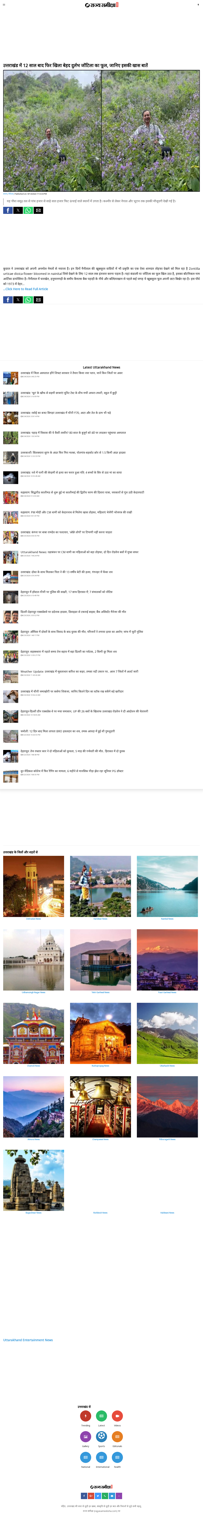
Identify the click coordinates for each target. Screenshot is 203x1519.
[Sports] (101, 1436)
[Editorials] (117, 1436)
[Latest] (101, 1416)
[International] (101, 1457)
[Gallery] (85, 1436)
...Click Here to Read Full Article (25, 289)
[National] (85, 1457)
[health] (117, 1457)
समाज (5, 194)
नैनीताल (11, 194)
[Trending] (85, 1416)
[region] (101, 36)
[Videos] (117, 1416)
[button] (8, 210)
